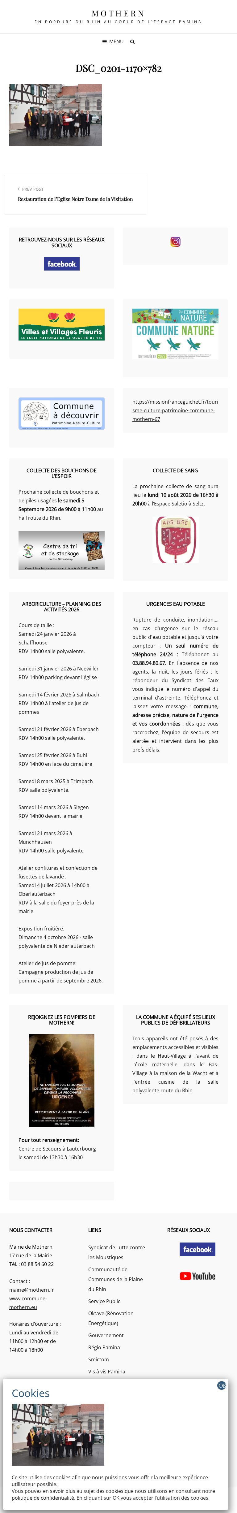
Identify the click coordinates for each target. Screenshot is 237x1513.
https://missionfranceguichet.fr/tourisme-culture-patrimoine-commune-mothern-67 (175, 410)
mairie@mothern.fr (31, 1289)
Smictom (98, 1359)
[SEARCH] (132, 41)
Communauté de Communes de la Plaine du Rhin (115, 1279)
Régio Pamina (104, 1347)
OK (222, 1385)
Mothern (119, 13)
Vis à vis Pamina (106, 1371)
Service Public (104, 1301)
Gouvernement (106, 1335)
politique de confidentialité (43, 1497)
